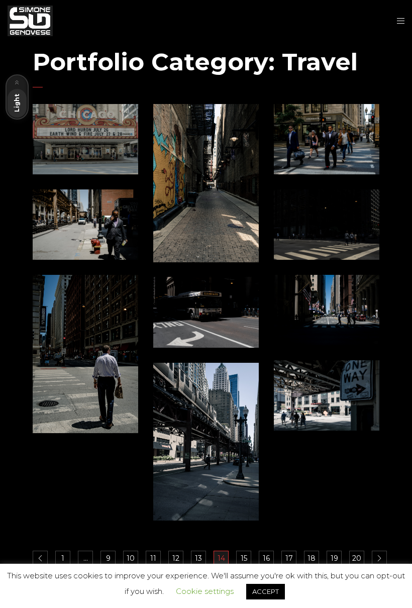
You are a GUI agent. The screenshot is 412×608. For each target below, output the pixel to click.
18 (311, 558)
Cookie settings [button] (205, 591)
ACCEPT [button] (265, 591)
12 (175, 558)
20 (356, 558)
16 (266, 558)
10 (131, 558)
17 (289, 558)
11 (153, 558)
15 (244, 558)
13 (198, 558)
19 (334, 558)
